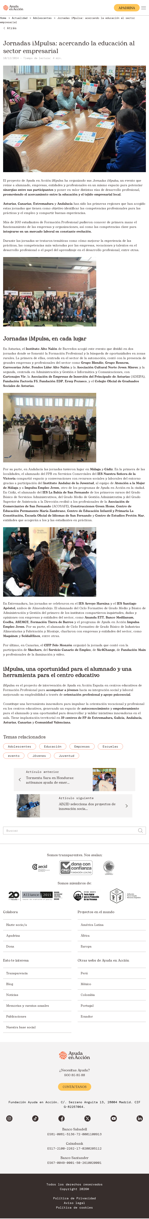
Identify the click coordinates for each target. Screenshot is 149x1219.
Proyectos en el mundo (96, 912)
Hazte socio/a (16, 924)
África (85, 935)
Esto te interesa (16, 960)
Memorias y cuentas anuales (27, 1005)
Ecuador (87, 1016)
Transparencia (17, 973)
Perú (84, 973)
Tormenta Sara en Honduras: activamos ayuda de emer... (50, 780)
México (86, 984)
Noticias (12, 994)
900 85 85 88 (74, 1075)
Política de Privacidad (74, 1198)
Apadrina (13, 935)
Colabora (10, 912)
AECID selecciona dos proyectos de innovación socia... (87, 806)
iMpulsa (57, 180)
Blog (9, 984)
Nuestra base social (21, 1027)
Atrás (12, 28)
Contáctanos (75, 1087)
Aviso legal (74, 1203)
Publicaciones (16, 1016)
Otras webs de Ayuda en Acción (103, 960)
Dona (10, 946)
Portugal (87, 1005)
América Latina (92, 924)
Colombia (88, 994)
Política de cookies (74, 1207)
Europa (86, 946)
